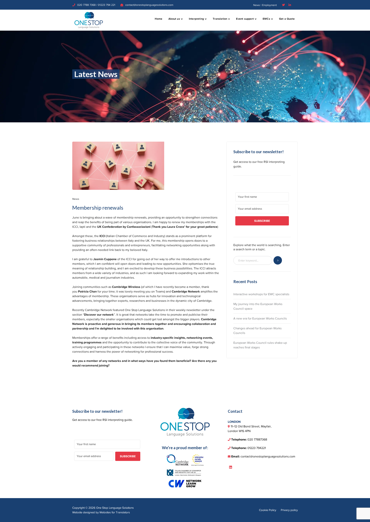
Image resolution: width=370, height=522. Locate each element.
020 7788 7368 (86, 4)
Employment (269, 5)
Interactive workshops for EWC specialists (261, 294)
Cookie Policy (267, 510)
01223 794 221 (106, 4)
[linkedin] (231, 467)
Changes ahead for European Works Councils (257, 331)
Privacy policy (289, 510)
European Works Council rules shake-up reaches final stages (260, 345)
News (256, 5)
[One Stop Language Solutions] (88, 20)
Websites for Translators (114, 512)
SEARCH (277, 260)
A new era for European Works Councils (260, 318)
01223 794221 (256, 448)
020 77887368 (257, 439)
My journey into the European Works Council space (257, 306)
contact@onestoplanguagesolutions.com (149, 4)
